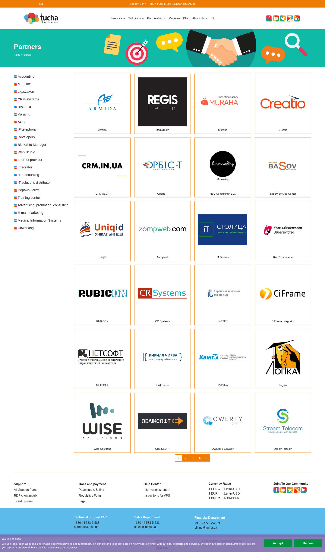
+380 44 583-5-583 (159, 3)
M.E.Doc (24, 84)
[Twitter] (283, 18)
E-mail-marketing (30, 213)
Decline (308, 543)
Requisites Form (90, 495)
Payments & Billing (91, 489)
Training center (29, 198)
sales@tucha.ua (145, 526)
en (41, 3)
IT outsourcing (28, 175)
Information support (156, 489)
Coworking (26, 228)
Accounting (26, 76)
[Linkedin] (297, 18)
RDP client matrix (25, 495)
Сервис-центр (28, 190)
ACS (21, 122)
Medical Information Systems (39, 220)
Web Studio (26, 152)
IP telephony (27, 129)
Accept (278, 543)
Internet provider (30, 160)
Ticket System (23, 501)
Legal (82, 501)
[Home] (42, 18)
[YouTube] (276, 18)
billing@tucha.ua (205, 527)
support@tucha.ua (184, 3)
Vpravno (24, 114)
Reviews (174, 18)
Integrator (25, 167)
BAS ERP (25, 107)
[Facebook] (269, 18)
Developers (26, 137)
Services (116, 18)
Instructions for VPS (157, 495)
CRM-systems (28, 99)
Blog (186, 18)
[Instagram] (290, 18)
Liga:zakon (26, 91)
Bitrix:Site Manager (32, 145)
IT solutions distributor (34, 182)
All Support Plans (25, 489)
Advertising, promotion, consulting (43, 205)
